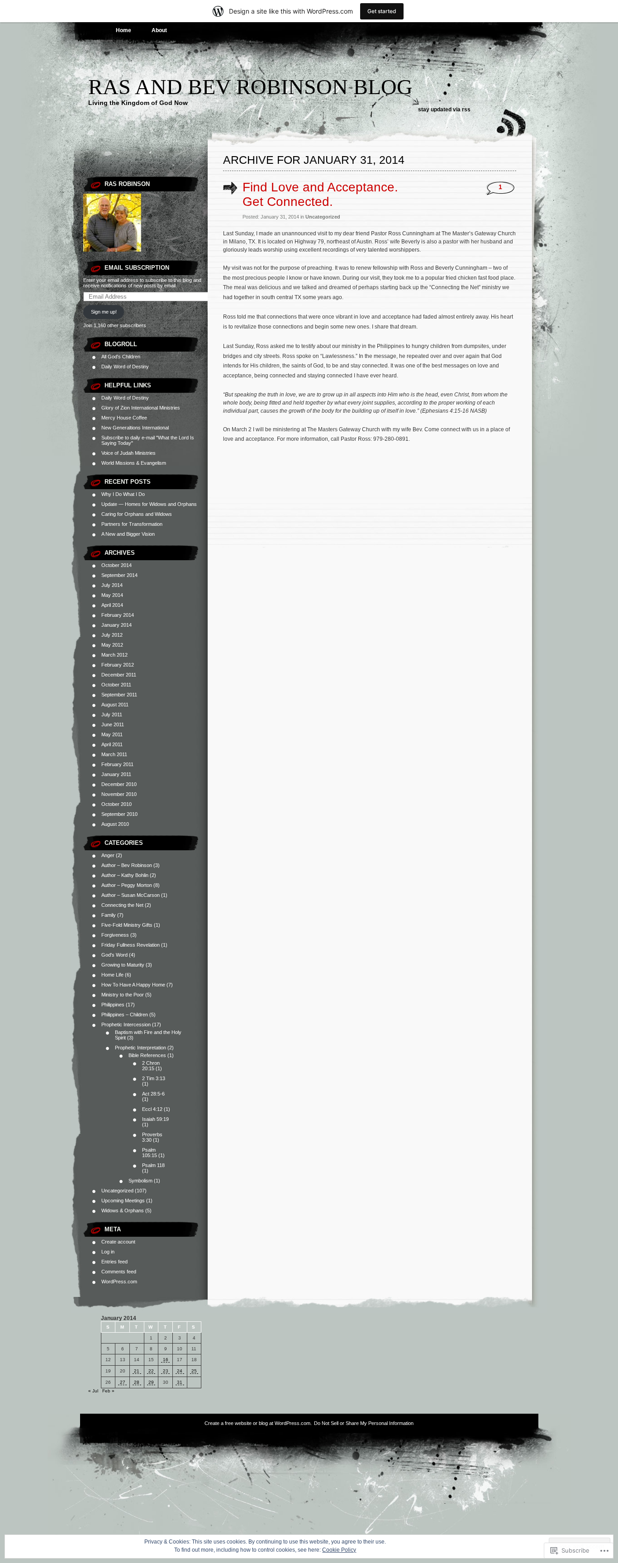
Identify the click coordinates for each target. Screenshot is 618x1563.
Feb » (108, 1390)
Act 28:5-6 (153, 1093)
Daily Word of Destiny (125, 366)
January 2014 (116, 625)
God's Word (114, 955)
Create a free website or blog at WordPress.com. (258, 1423)
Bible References (147, 1055)
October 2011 (116, 684)
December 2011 (118, 674)
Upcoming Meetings (123, 1200)
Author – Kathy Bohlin (124, 875)
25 (194, 1370)
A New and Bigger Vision (128, 534)
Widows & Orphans (122, 1210)
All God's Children (120, 356)
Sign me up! (104, 312)
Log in (107, 1251)
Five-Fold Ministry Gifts (126, 925)
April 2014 (112, 605)
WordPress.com (119, 1281)
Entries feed (114, 1261)
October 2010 (116, 804)
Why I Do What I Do (123, 494)
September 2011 (119, 694)
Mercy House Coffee (124, 417)
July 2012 (112, 635)
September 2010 (119, 814)
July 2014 (112, 585)
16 (165, 1359)
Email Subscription (137, 267)
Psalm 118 (153, 1165)
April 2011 (112, 744)
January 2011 (116, 774)
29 (151, 1382)
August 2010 (115, 824)
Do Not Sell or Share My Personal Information (364, 1423)
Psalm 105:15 (149, 1152)
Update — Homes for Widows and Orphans (149, 504)
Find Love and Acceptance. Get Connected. (320, 194)
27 (122, 1382)
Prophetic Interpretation (140, 1047)
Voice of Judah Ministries (128, 453)
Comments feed (118, 1271)
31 (179, 1382)
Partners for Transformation (131, 524)
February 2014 (117, 615)
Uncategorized (117, 1190)
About (159, 30)
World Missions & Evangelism (133, 463)
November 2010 (119, 794)
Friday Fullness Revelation (130, 945)
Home (123, 30)
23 (165, 1370)
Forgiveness (115, 935)
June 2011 (112, 724)
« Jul (93, 1390)
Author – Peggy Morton (126, 885)
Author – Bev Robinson (126, 865)
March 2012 (114, 655)
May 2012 (112, 645)
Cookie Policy (339, 1550)
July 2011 (111, 714)
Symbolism (140, 1180)
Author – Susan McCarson (130, 895)
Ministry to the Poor (122, 994)
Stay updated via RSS (444, 109)
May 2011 (112, 734)
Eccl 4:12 (152, 1109)
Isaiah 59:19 (155, 1119)
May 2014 (112, 595)
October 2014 (116, 565)
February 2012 (117, 664)
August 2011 (114, 704)
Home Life (112, 974)
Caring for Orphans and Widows (136, 514)
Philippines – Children (124, 1014)
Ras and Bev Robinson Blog (250, 87)
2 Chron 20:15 (151, 1065)
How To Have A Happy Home (133, 984)
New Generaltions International (135, 427)
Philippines (112, 1004)
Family (108, 915)
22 (151, 1370)
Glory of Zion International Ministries (140, 407)
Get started (381, 11)
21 (136, 1370)
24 (179, 1370)
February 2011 (117, 764)
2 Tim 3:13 (153, 1078)
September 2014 (119, 575)
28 (136, 1382)
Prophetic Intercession (126, 1024)
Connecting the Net (122, 905)
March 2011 (114, 754)
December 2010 (119, 784)
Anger (107, 855)
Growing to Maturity (122, 964)
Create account (118, 1241)
